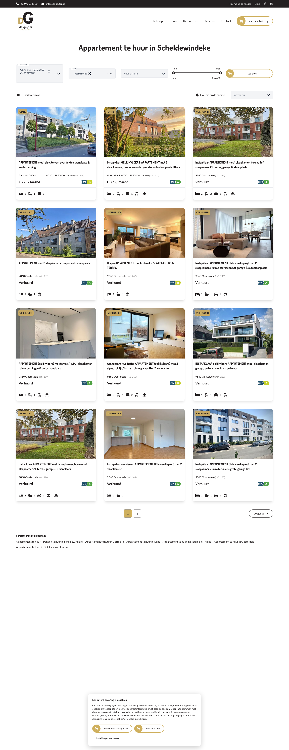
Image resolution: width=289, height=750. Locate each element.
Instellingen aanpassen (108, 738)
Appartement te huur (28, 541)
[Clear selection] (55, 73)
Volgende (259, 513)
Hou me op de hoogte (212, 94)
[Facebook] (265, 4)
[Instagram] (271, 4)
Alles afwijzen (152, 728)
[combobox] (39, 73)
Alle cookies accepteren (115, 728)
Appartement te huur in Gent (143, 541)
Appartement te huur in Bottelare (104, 541)
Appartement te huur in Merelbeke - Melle (187, 541)
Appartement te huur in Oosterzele (234, 541)
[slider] (173, 72)
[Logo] (37, 21)
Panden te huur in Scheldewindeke (63, 541)
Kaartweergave (31, 94)
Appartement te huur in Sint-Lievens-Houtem (42, 546)
